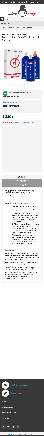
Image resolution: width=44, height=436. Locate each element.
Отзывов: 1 (17, 122)
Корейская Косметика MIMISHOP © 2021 (22, 434)
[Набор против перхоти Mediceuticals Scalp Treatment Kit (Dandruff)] (22, 65)
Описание (22, 177)
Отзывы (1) (22, 185)
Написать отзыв (28, 122)
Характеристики (22, 181)
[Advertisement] (22, 149)
